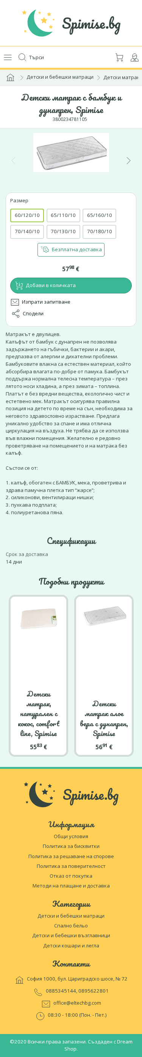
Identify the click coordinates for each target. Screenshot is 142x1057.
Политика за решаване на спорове (71, 856)
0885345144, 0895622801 (77, 990)
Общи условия (71, 836)
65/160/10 (99, 215)
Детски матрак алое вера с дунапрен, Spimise (104, 718)
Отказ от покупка (71, 875)
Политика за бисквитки (71, 846)
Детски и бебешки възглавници (71, 935)
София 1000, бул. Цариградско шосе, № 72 (77, 978)
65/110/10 (63, 215)
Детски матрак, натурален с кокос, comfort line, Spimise (38, 713)
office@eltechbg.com (77, 1002)
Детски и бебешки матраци (60, 76)
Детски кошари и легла (71, 945)
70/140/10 (27, 231)
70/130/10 (63, 231)
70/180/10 (99, 231)
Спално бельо (71, 925)
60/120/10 (27, 215)
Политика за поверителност (71, 866)
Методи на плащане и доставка (71, 885)
